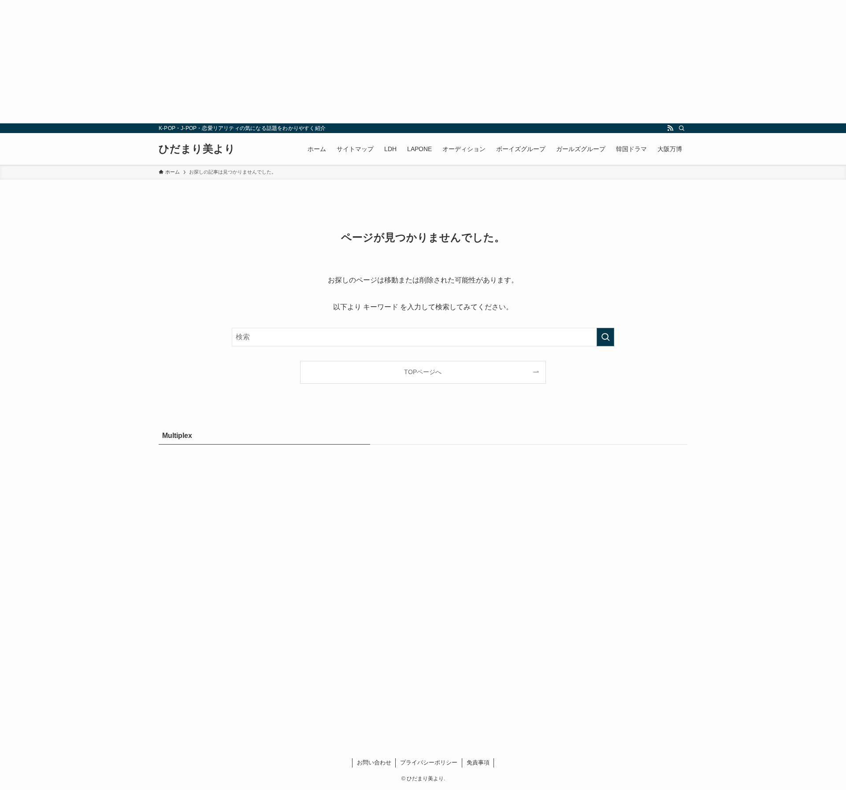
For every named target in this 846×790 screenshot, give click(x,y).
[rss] (670, 128)
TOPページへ (423, 371)
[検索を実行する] (605, 337)
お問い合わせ (374, 762)
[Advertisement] (264, 61)
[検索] (681, 128)
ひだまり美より (197, 149)
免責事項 (478, 762)
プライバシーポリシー (428, 762)
